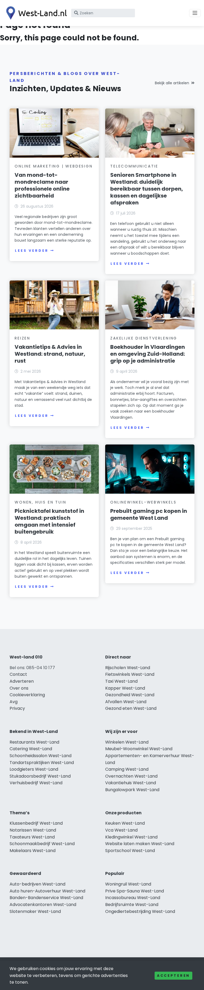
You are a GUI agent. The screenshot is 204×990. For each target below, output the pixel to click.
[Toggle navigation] (195, 13)
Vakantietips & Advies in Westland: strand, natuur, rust (50, 353)
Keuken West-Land (125, 823)
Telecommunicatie (134, 166)
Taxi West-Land (121, 681)
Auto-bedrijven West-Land (37, 884)
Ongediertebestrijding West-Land (140, 911)
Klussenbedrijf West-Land (36, 823)
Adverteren (22, 681)
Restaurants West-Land (34, 742)
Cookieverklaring (27, 695)
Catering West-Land (31, 749)
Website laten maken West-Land (139, 844)
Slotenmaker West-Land (35, 911)
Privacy (17, 708)
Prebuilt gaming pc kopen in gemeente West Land (148, 514)
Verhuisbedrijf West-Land (36, 783)
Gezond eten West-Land (130, 708)
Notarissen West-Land (33, 830)
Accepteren (173, 975)
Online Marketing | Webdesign (53, 166)
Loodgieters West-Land (34, 769)
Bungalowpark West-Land (132, 790)
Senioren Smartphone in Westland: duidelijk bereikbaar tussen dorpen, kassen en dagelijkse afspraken (146, 188)
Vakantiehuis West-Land (130, 783)
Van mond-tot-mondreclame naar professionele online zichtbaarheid (42, 185)
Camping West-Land (126, 769)
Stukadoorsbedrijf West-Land (40, 776)
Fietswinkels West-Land (129, 674)
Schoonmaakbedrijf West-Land (42, 844)
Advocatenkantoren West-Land (43, 904)
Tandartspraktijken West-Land (42, 763)
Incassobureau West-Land (132, 898)
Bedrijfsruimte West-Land (131, 904)
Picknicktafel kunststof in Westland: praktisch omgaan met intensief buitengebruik (49, 521)
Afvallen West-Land (125, 702)
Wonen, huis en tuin (40, 502)
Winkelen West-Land (126, 742)
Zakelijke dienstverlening (143, 338)
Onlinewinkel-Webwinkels (143, 502)
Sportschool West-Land (130, 851)
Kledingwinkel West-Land (131, 837)
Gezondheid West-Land (129, 695)
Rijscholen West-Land (127, 668)
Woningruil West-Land (128, 884)
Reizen (22, 338)
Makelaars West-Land (33, 851)
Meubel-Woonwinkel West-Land (138, 749)
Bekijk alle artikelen (172, 83)
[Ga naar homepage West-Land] (35, 13)
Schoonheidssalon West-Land (40, 756)
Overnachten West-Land (131, 776)
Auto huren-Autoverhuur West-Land (47, 891)
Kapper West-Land (125, 688)
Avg (14, 702)
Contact (18, 674)
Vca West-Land (121, 830)
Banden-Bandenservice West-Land (46, 898)
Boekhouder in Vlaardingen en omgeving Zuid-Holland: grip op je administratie (147, 353)
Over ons (19, 688)
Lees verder (31, 250)
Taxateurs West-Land (32, 837)
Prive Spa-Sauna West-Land (134, 891)
